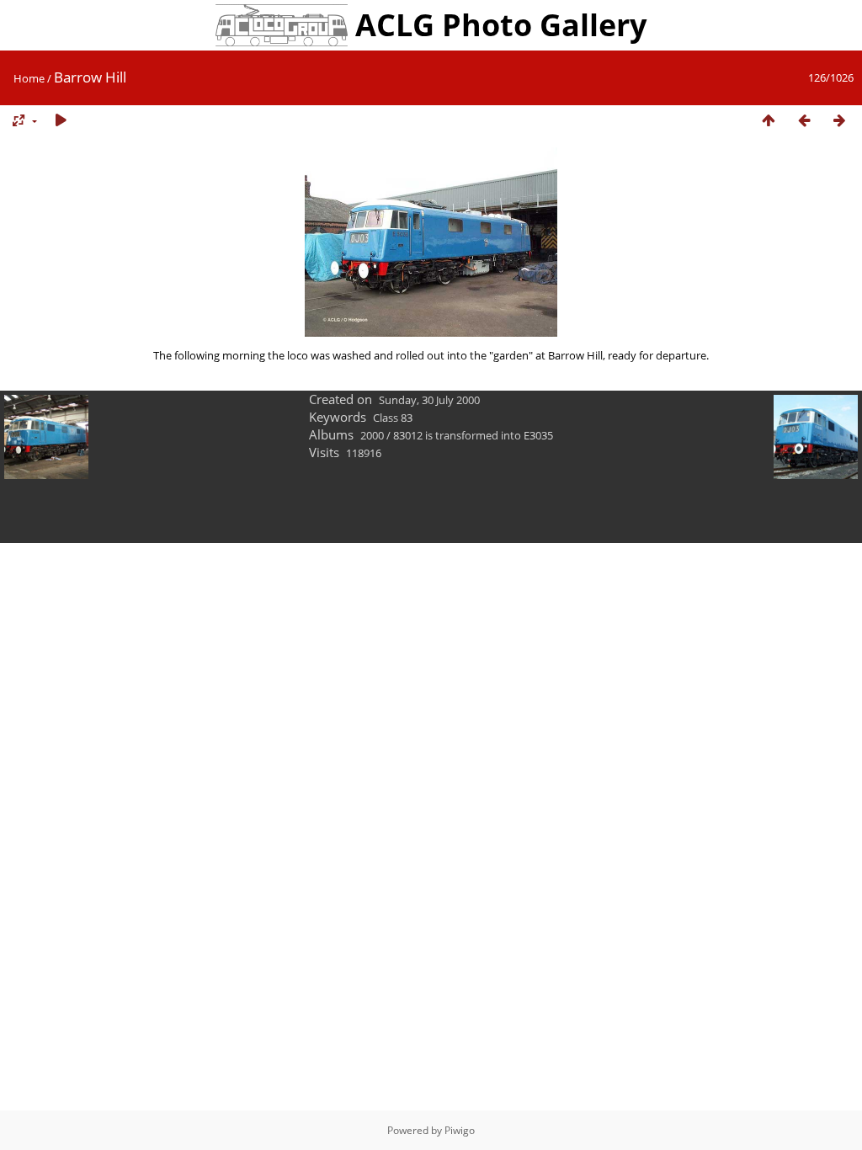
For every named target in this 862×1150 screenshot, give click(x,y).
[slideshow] (60, 121)
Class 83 (392, 417)
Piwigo (459, 1130)
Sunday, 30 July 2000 (429, 399)
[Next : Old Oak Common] (839, 121)
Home (29, 78)
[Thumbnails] (768, 121)
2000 (372, 435)
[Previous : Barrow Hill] (804, 121)
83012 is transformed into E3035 (473, 435)
